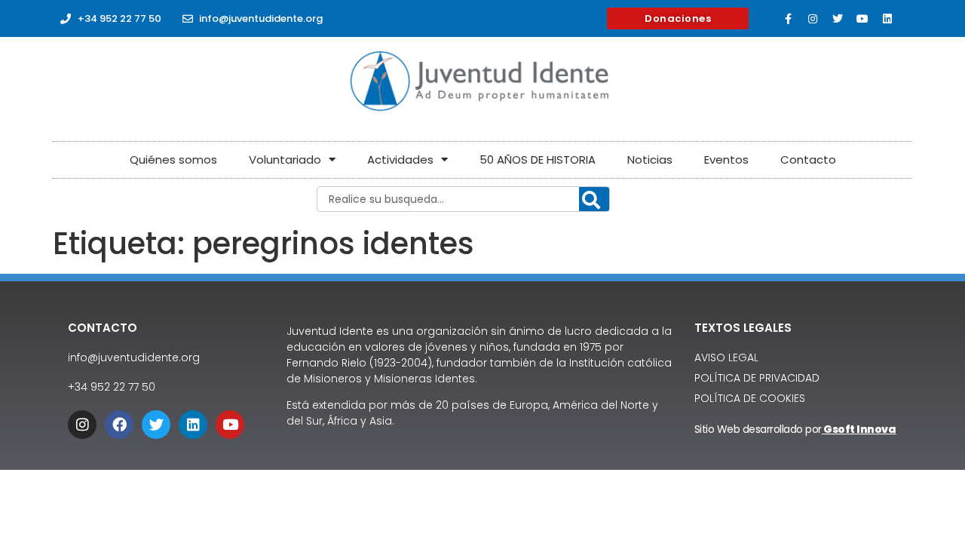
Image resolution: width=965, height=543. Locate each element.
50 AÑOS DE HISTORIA (537, 159)
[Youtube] (862, 18)
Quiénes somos (173, 159)
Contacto (808, 159)
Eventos (726, 159)
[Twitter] (837, 18)
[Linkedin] (887, 18)
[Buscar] (594, 200)
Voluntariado (285, 159)
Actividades (400, 159)
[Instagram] (812, 18)
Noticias (649, 159)
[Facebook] (119, 424)
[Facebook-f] (787, 18)
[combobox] (463, 199)
